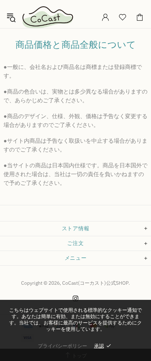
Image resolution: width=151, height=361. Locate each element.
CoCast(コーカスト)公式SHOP (47, 17)
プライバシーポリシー (62, 346)
